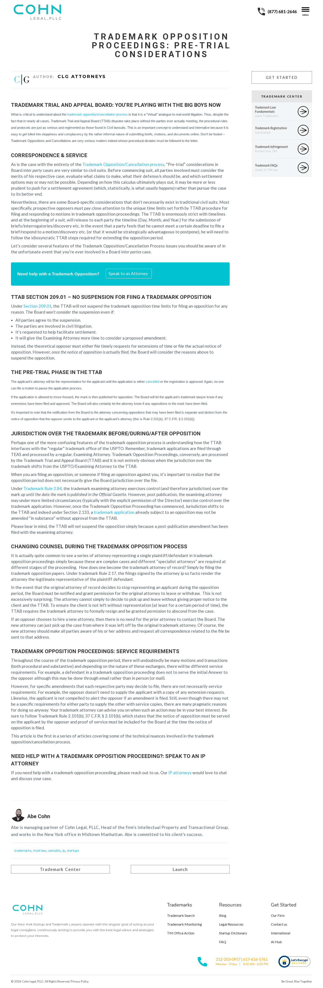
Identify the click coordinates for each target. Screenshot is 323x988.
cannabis (54, 850)
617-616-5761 (255, 959)
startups (73, 850)
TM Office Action (180, 933)
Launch (180, 869)
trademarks (22, 850)
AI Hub (276, 942)
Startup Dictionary (233, 933)
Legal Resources (231, 924)
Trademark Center (60, 869)
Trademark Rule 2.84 (43, 488)
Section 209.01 (37, 306)
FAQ (222, 942)
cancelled (152, 381)
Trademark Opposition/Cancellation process (123, 164)
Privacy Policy (79, 981)
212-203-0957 (228, 959)
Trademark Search (181, 915)
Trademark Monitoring (184, 924)
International (280, 933)
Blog (222, 915)
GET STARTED (282, 77)
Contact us (279, 924)
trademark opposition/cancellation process (97, 114)
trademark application (114, 512)
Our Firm (278, 915)
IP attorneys (180, 772)
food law (39, 850)
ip (63, 850)
